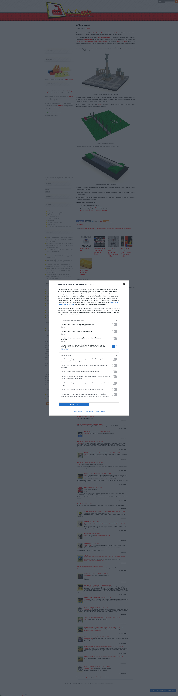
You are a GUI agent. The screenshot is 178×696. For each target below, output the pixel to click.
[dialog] (89, 348)
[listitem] (89, 320)
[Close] (125, 285)
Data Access (89, 411)
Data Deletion (77, 411)
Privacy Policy (100, 411)
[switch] (114, 324)
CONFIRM (74, 404)
